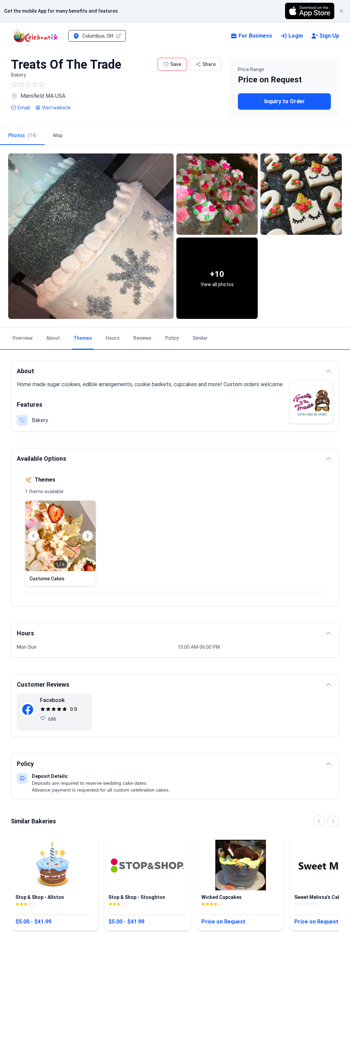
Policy (172, 338)
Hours (113, 338)
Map (58, 135)
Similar (200, 338)
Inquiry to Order (284, 101)
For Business (255, 35)
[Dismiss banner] (341, 10)
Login (295, 35)
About (53, 338)
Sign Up (329, 35)
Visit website (56, 107)
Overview (22, 338)
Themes (82, 338)
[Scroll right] (333, 821)
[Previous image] (33, 535)
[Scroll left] (319, 821)
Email (24, 107)
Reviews (142, 338)
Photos (22, 135)
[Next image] (87, 535)
